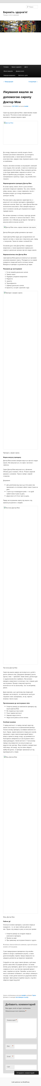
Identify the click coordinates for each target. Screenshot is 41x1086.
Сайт (8, 1067)
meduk (26, 106)
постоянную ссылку (22, 997)
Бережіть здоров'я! (15, 12)
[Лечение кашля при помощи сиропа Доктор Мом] (20, 133)
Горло (34, 995)
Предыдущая (8, 82)
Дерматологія (20, 71)
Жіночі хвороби (8, 71)
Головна (6, 67)
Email (10, 1056)
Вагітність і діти (23, 75)
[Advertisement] (20, 48)
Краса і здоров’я (16, 67)
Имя (10, 1046)
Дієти (26, 67)
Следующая (33, 82)
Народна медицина (9, 75)
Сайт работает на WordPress (20, 1082)
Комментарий (12, 1020)
